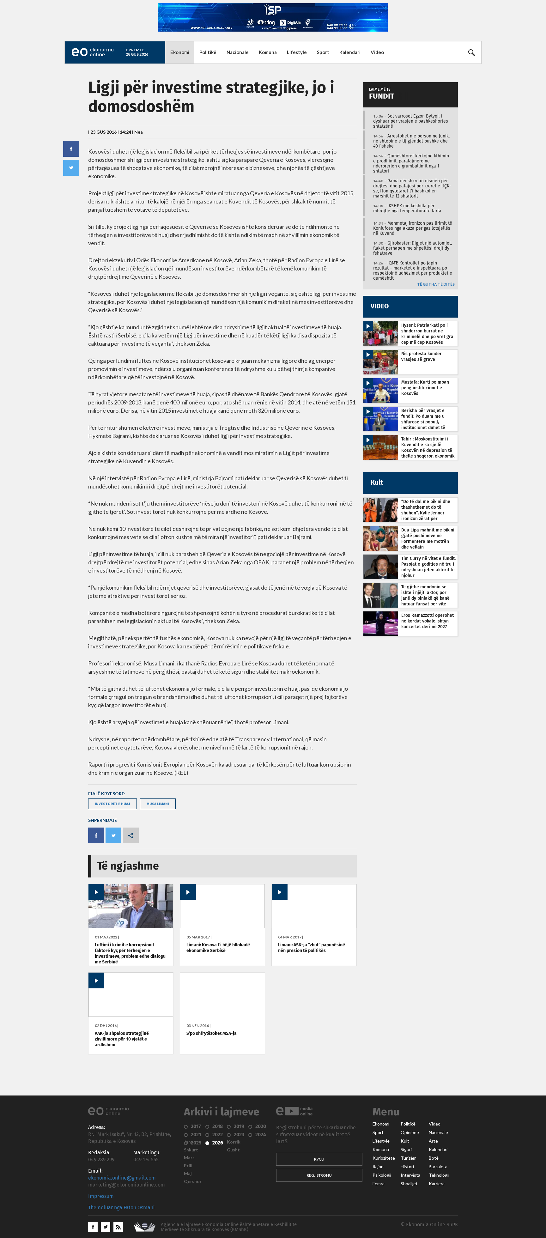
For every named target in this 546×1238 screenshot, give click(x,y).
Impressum (101, 1196)
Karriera (437, 1183)
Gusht (233, 1150)
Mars (189, 1158)
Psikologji (382, 1175)
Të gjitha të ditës (436, 284)
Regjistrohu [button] (319, 1175)
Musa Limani (158, 803)
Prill (188, 1165)
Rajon (378, 1166)
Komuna (268, 52)
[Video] (130, 926)
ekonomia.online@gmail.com (122, 1177)
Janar (189, 1142)
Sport (323, 52)
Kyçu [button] (319, 1159)
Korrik (233, 1142)
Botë (434, 1158)
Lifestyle (297, 52)
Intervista (410, 1175)
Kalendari (350, 52)
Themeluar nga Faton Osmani (121, 1207)
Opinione (410, 1132)
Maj (188, 1173)
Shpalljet (409, 1183)
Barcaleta (438, 1166)
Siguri (406, 1149)
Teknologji (439, 1175)
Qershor (193, 1181)
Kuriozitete (384, 1158)
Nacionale (238, 52)
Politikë (207, 52)
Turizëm (408, 1158)
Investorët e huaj (112, 803)
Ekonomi (179, 52)
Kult (405, 1141)
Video (377, 52)
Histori (407, 1166)
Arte (433, 1141)
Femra (379, 1183)
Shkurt (191, 1150)
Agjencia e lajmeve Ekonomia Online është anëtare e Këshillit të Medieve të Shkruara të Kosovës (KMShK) (229, 1227)
